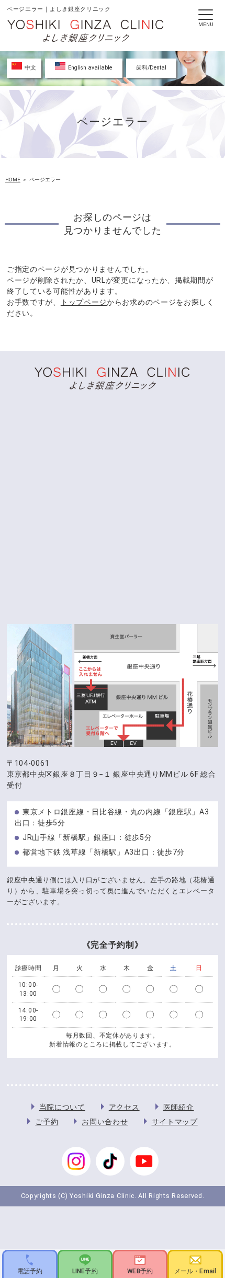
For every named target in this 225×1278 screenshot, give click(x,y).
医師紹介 (178, 1107)
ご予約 (46, 1122)
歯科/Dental (151, 67)
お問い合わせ (105, 1122)
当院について (62, 1107)
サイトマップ (175, 1122)
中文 (30, 67)
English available (90, 67)
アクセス (124, 1107)
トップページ (84, 302)
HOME (12, 179)
